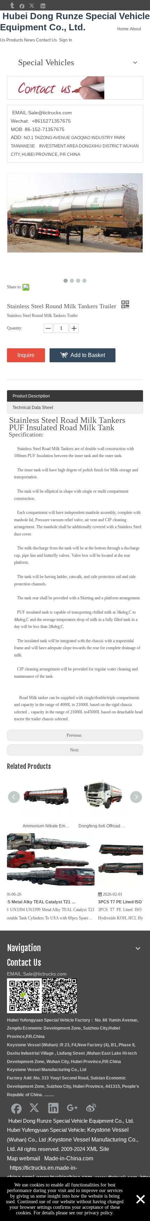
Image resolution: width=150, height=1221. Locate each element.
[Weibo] (91, 1107)
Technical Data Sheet (33, 407)
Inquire (26, 355)
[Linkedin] (43, 5)
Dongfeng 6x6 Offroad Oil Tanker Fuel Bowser (102, 826)
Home (123, 28)
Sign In (65, 40)
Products (14, 40)
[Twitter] (32, 5)
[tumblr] (11, 5)
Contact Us (46, 40)
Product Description (31, 396)
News (29, 40)
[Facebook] (22, 5)
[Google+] (72, 1107)
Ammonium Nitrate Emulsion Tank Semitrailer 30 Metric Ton (47, 826)
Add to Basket (87, 355)
